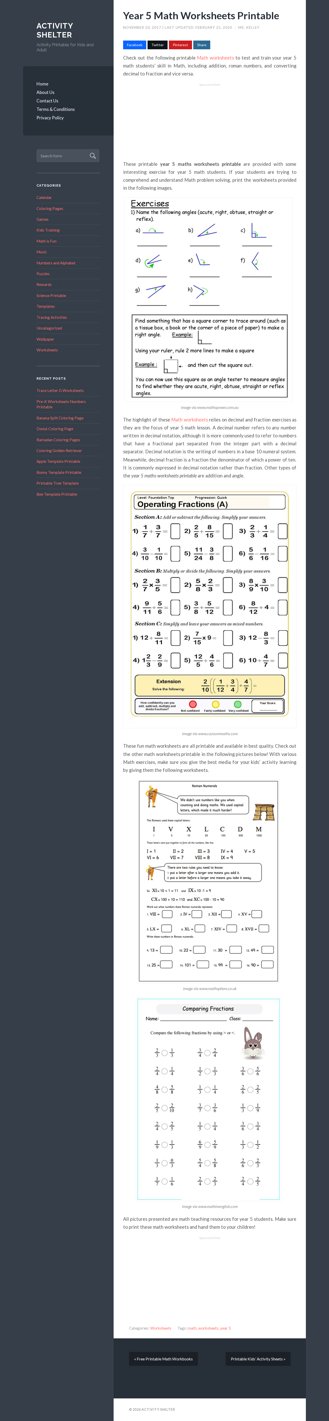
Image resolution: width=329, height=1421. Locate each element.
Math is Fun (46, 241)
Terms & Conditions (55, 109)
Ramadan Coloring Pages (58, 439)
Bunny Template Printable (58, 472)
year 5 (225, 1328)
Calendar (44, 197)
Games (42, 219)
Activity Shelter (54, 30)
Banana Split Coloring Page (60, 418)
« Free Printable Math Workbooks (163, 1359)
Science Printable (51, 295)
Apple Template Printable (58, 461)
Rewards (44, 284)
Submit (92, 155)
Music (41, 251)
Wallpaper (45, 339)
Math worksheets (215, 58)
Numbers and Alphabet (56, 263)
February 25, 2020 (214, 27)
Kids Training (48, 230)
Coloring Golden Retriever (59, 450)
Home (42, 84)
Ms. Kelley (249, 27)
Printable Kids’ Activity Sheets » (258, 1359)
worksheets (208, 1328)
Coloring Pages (49, 208)
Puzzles (43, 273)
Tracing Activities (51, 317)
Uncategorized (49, 328)
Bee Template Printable (56, 494)
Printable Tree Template (57, 483)
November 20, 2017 (142, 27)
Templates (45, 306)
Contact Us (47, 100)
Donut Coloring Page (54, 428)
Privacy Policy (50, 117)
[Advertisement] (209, 122)
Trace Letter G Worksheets (60, 390)
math (192, 1328)
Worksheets (47, 350)
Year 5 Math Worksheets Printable (201, 15)
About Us (45, 92)
